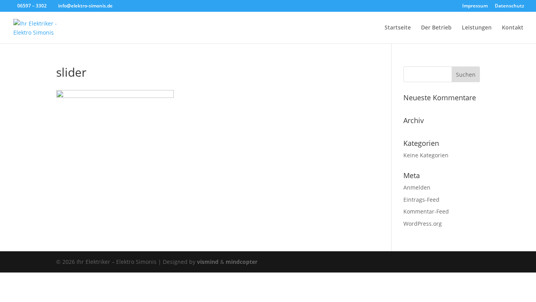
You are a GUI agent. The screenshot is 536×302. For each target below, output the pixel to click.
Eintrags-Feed (421, 199)
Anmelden (416, 187)
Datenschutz (509, 6)
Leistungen (477, 28)
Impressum (475, 6)
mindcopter (241, 261)
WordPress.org (422, 223)
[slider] (115, 95)
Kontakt (512, 28)
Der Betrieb (436, 28)
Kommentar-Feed (426, 211)
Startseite (398, 28)
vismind (208, 261)
